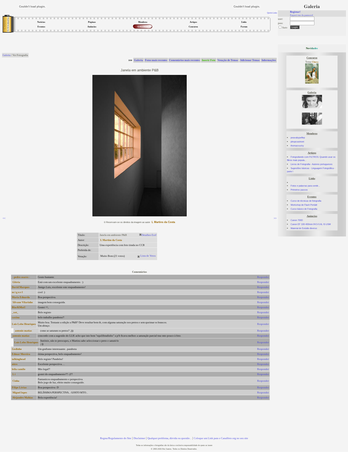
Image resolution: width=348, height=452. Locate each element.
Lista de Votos (148, 255)
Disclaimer (139, 438)
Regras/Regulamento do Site (115, 438)
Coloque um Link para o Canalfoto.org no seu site (221, 438)
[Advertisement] (139, 43)
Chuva (315, 62)
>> (275, 218)
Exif (154, 234)
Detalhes (146, 234)
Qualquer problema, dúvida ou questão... (169, 438)
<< (4, 218)
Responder (263, 277)
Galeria (6, 55)
